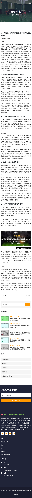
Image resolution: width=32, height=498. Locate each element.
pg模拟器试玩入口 (26, 490)
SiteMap (16, 494)
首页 (13, 15)
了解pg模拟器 (5, 359)
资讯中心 (4, 367)
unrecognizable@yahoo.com (10, 470)
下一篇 (28, 295)
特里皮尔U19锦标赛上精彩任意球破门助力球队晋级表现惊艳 (20, 333)
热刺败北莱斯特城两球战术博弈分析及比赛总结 (20, 340)
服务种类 (4, 372)
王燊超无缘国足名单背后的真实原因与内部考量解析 (20, 326)
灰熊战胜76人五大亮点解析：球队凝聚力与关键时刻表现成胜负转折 (20, 348)
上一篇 (4, 295)
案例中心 (4, 363)
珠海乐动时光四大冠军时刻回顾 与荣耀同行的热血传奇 (20, 319)
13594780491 (6, 464)
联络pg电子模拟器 (7, 376)
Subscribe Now (16, 400)
